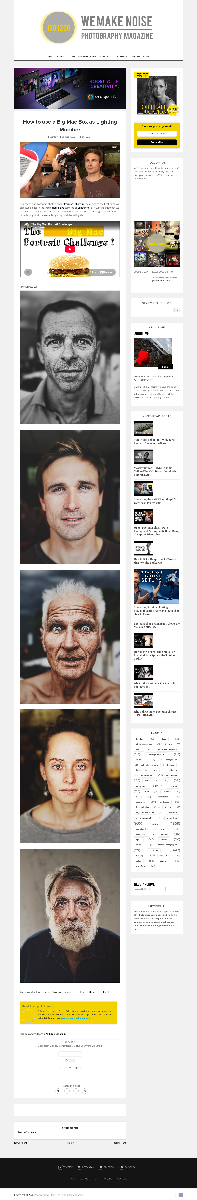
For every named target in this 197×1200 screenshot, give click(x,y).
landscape (164, 802)
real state (141, 834)
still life (140, 845)
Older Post (120, 1142)
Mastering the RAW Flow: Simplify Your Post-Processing (155, 501)
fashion (173, 786)
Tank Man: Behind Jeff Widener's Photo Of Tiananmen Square (154, 441)
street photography (167, 845)
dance (148, 780)
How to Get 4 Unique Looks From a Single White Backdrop (155, 561)
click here (164, 280)
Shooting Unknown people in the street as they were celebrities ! (77, 992)
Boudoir (139, 739)
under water (165, 856)
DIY (96, 1179)
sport (138, 839)
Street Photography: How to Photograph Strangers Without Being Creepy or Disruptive (156, 531)
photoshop (172, 818)
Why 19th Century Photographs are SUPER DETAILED (155, 713)
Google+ (129, 1167)
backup (170, 765)
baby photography (149, 765)
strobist (154, 850)
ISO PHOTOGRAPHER (167, 749)
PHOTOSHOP (107, 1179)
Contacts (122, 1179)
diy (166, 780)
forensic (167, 791)
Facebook (109, 1167)
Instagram (88, 1167)
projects (164, 829)
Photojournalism (156, 754)
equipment (141, 786)
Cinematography (144, 744)
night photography (145, 812)
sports (164, 839)
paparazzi (172, 812)
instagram (163, 797)
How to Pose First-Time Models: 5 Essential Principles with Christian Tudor (155, 655)
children (173, 770)
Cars (164, 739)
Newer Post (20, 1142)
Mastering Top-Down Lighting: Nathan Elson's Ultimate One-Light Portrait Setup (155, 471)
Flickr (138, 749)
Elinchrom (83, 207)
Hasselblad (58, 207)
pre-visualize (142, 829)
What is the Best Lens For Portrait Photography (154, 685)
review (164, 834)
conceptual (171, 775)
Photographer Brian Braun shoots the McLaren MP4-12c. (157, 625)
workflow (140, 866)
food (146, 791)
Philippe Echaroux (74, 204)
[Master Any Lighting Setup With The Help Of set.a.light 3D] (70, 88)
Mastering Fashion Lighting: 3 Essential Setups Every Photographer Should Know (156, 611)
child (155, 770)
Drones (168, 744)
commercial (146, 775)
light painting (142, 807)
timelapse (141, 856)
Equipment (84, 1179)
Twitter (68, 1167)
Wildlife (139, 760)
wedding (163, 861)
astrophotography (168, 760)
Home (70, 1142)
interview (140, 802)
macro (168, 807)
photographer (147, 818)
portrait (155, 824)
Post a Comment (27, 1132)
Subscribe (157, 142)
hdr (137, 797)
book (138, 770)
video (138, 861)
